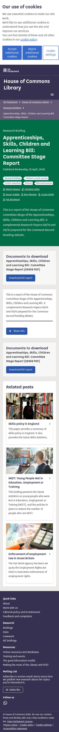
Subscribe (14, 689)
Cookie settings (51, 52)
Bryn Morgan (30, 194)
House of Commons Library (27, 84)
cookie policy (28, 39)
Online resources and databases (21, 652)
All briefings (10, 640)
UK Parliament (10, 102)
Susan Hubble (13, 194)
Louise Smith (47, 194)
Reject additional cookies (32, 52)
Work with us (10, 607)
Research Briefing (12, 108)
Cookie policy (27, 725)
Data (5, 632)
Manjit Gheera (13, 189)
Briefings (8, 627)
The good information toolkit (19, 660)
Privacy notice (10, 725)
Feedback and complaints (17, 616)
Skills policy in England (23, 424)
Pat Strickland (13, 199)
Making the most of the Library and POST (26, 664)
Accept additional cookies (12, 52)
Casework (8, 636)
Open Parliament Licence (20, 721)
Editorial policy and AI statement (21, 612)
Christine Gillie (32, 189)
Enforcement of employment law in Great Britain (27, 556)
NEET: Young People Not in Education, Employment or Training (25, 483)
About (6, 603)
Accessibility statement (15, 728)
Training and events (14, 656)
